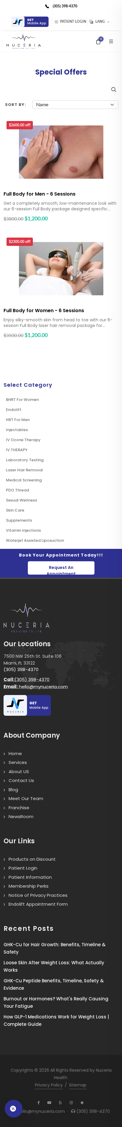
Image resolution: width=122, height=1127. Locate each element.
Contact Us (21, 780)
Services (18, 762)
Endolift (13, 409)
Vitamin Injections (23, 530)
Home (15, 753)
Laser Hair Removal (24, 470)
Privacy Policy (49, 1085)
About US (19, 771)
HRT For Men (18, 420)
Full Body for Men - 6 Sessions (40, 194)
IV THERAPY (17, 450)
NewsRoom (21, 816)
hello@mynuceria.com (36, 686)
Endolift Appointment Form (38, 904)
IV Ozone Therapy (23, 440)
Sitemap (77, 1085)
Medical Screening (24, 480)
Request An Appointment (61, 570)
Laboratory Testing (25, 460)
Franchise (19, 807)
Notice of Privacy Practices (38, 895)
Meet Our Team (26, 798)
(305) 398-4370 (21, 669)
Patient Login (72, 21)
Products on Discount (32, 859)
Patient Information (30, 877)
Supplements (19, 520)
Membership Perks (29, 886)
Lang (100, 21)
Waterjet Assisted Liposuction (35, 540)
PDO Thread (17, 490)
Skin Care (15, 510)
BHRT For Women (22, 399)
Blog (13, 789)
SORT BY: (15, 104)
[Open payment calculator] (14, 1109)
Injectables (17, 430)
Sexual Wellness (21, 500)
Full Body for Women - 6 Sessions (44, 310)
